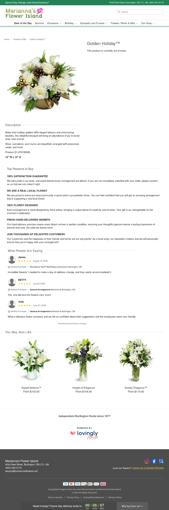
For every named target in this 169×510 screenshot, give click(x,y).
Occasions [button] (53, 23)
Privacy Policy (73, 497)
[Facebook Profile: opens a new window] (154, 461)
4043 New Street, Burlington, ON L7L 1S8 (27, 464)
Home (6, 39)
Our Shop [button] (146, 23)
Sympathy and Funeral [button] (92, 23)
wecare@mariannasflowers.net (21, 471)
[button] (160, 496)
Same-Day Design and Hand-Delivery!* (27, 2)
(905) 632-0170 (13, 467)
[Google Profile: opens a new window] (161, 461)
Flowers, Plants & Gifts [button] (123, 23)
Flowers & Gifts (19, 39)
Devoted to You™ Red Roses (43, 266)
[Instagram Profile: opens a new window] (147, 461)
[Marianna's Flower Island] (29, 12)
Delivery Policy (114, 497)
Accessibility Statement (93, 497)
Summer (39, 23)
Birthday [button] (69, 23)
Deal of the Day (23, 23)
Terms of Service (55, 497)
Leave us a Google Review (148, 468)
